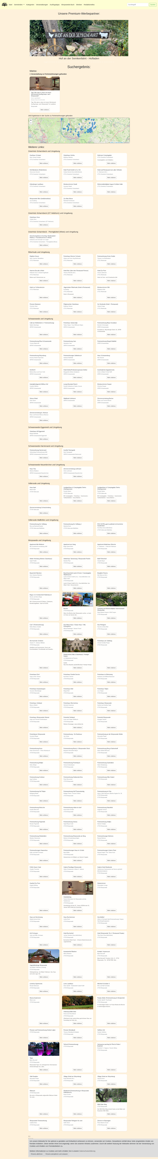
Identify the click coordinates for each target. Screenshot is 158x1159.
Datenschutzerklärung (87, 1151)
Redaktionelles (89, 5)
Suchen (152, 4)
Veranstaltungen (42, 5)
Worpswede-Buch (67, 5)
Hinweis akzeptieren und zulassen (56, 1154)
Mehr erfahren (45, 109)
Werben (79, 5)
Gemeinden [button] (18, 5)
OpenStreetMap (119, 142)
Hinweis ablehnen (37, 1154)
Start (10, 5)
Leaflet (111, 142)
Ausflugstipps (55, 5)
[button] (37, 40)
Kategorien (30, 5)
